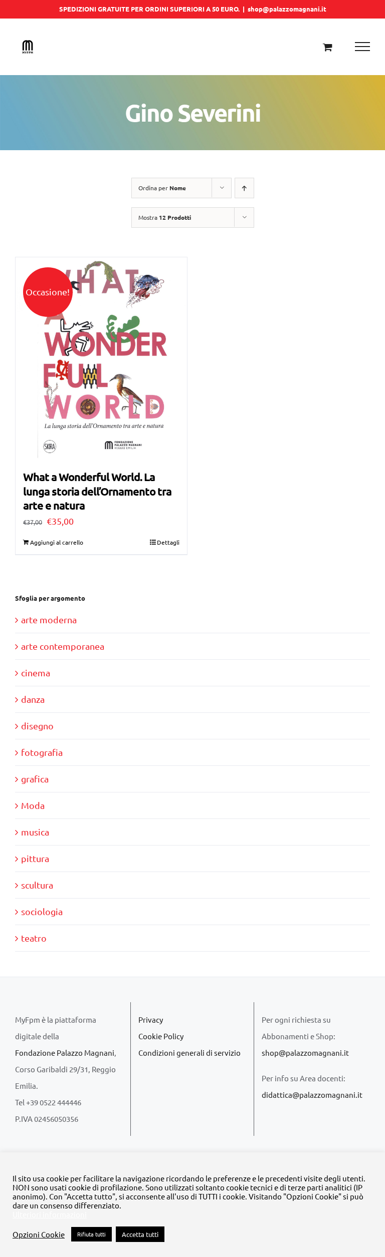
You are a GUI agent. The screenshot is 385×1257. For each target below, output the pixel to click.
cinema (35, 672)
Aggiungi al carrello (56, 542)
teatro (34, 938)
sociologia (42, 911)
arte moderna (49, 619)
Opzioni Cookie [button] (39, 1234)
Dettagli (168, 542)
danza (33, 699)
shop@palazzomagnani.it (287, 9)
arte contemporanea (62, 646)
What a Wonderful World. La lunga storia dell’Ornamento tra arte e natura (97, 491)
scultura (37, 885)
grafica (35, 778)
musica (35, 831)
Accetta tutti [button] (140, 1234)
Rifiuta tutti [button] (91, 1234)
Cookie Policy (160, 1036)
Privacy (150, 1019)
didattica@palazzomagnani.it (312, 1094)
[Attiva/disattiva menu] (362, 46)
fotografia (42, 752)
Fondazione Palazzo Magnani (64, 1052)
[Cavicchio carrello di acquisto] (327, 47)
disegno (37, 725)
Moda (33, 805)
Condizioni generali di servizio (189, 1052)
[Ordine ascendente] (244, 188)
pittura (35, 858)
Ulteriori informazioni (50, 1214)
